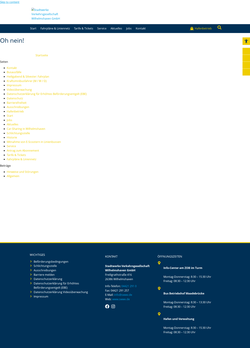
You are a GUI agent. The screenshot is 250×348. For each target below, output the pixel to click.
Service (101, 28)
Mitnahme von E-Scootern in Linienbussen (34, 142)
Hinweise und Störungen (22, 172)
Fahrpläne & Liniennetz (55, 28)
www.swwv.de (121, 299)
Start (33, 28)
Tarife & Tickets (83, 28)
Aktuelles (116, 28)
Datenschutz (15, 98)
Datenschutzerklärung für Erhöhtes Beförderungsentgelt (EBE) (47, 94)
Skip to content (9, 2)
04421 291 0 (129, 286)
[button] (246, 41)
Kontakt (141, 28)
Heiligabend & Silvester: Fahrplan (28, 76)
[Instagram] (113, 306)
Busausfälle (14, 72)
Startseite (42, 55)
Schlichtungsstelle (18, 133)
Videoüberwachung (19, 90)
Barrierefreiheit (17, 103)
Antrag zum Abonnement (23, 150)
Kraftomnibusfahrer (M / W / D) (27, 81)
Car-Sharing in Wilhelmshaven (26, 129)
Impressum (14, 85)
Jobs (129, 28)
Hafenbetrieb (15, 111)
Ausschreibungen (18, 107)
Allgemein (13, 176)
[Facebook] (107, 306)
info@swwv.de (123, 295)
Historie (12, 137)
